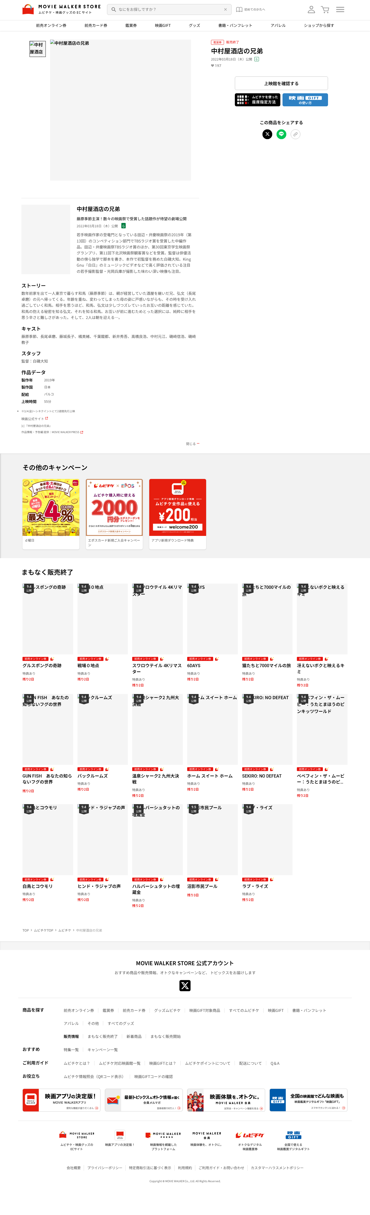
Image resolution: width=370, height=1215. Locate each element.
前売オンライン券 (51, 25)
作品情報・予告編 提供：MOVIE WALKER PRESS (50, 432)
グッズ (194, 25)
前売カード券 (96, 25)
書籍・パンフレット (235, 25)
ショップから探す (319, 25)
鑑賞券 (131, 25)
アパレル (278, 25)
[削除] (224, 9)
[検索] (114, 9)
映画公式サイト (32, 419)
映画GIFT (163, 25)
